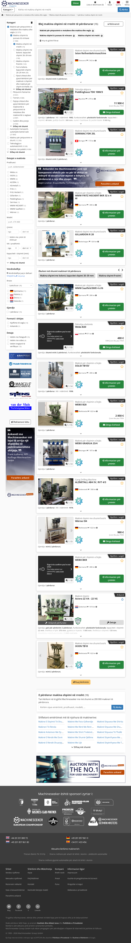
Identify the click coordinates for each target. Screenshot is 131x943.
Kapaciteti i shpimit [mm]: (18, 253)
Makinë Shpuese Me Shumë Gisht (113, 726)
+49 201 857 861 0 (79, 838)
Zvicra (17, 297)
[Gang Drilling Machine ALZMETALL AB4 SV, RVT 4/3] (55, 491)
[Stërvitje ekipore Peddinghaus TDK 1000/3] (55, 101)
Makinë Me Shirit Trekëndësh (82, 732)
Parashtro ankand (110, 183)
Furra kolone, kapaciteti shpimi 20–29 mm (23, 70)
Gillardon (15, 195)
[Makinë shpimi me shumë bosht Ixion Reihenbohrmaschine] (55, 62)
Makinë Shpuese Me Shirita (110, 721)
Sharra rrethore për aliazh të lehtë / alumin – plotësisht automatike (78, 854)
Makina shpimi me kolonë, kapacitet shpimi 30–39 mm (24, 54)
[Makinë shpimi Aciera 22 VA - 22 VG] (55, 608)
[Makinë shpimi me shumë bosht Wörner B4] (55, 530)
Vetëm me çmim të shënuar (18, 238)
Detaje (112, 622)
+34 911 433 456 (78, 842)
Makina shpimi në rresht (24, 45)
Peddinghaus (17, 199)
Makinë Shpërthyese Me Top (110, 742)
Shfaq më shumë (81, 747)
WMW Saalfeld (17, 209)
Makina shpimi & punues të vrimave (21, 38)
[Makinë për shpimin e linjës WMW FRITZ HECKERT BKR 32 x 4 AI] (55, 205)
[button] (127, 3)
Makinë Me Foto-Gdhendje (80, 721)
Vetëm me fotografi (20, 337)
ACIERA (14, 182)
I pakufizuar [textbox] (15, 285)
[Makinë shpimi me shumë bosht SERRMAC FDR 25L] (55, 143)
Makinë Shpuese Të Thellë (109, 732)
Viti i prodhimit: (13, 243)
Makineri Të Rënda (47, 726)
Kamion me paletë (20, 149)
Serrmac (15, 202)
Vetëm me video (18, 340)
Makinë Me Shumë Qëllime (80, 737)
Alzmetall (15, 185)
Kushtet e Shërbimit (80, 938)
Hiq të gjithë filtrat (49, 40)
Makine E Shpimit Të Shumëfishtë (54, 721)
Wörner (14, 212)
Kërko (124, 9)
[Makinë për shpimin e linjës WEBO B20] (55, 414)
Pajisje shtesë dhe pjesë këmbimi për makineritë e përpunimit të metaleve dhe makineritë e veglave (22, 109)
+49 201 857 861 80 (20, 842)
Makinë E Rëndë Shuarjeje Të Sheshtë (56, 742)
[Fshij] (92, 30)
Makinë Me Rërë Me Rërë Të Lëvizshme (86, 726)
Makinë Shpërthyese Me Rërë (111, 737)
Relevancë (114, 24)
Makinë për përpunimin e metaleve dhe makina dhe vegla (21, 29)
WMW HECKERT (18, 205)
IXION (13, 175)
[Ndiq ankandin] (122, 599)
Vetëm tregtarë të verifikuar (17, 345)
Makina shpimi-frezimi (23, 62)
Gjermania (19, 291)
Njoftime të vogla (19, 323)
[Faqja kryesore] (2, 15)
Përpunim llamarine (21, 93)
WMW (14, 179)
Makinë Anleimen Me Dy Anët (52, 732)
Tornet (18, 98)
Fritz (13, 189)
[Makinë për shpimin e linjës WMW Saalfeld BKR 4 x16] (55, 297)
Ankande (15, 326)
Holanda (18, 301)
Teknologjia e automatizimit (19, 145)
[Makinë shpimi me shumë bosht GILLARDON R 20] (55, 243)
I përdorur (16, 312)
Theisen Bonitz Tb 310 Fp (34, 854)
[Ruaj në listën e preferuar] (122, 54)
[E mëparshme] (40, 62)
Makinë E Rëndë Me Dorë (50, 737)
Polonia (17, 294)
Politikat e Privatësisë (61, 938)
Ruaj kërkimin (82, 682)
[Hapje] (81, 82)
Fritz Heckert (16, 192)
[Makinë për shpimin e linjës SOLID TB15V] (55, 375)
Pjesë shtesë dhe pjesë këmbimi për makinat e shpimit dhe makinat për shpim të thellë (24, 81)
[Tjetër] (71, 62)
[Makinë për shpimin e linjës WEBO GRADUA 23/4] (55, 452)
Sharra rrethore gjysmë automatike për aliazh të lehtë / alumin (65, 860)
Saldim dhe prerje (21, 122)
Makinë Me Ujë (75, 742)
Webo (13, 172)
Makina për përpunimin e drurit (21, 139)
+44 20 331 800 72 (19, 838)
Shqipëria (16, 276)
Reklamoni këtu (21, 422)
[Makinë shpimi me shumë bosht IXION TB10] (55, 655)
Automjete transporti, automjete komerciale (19, 132)
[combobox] (20, 285)
